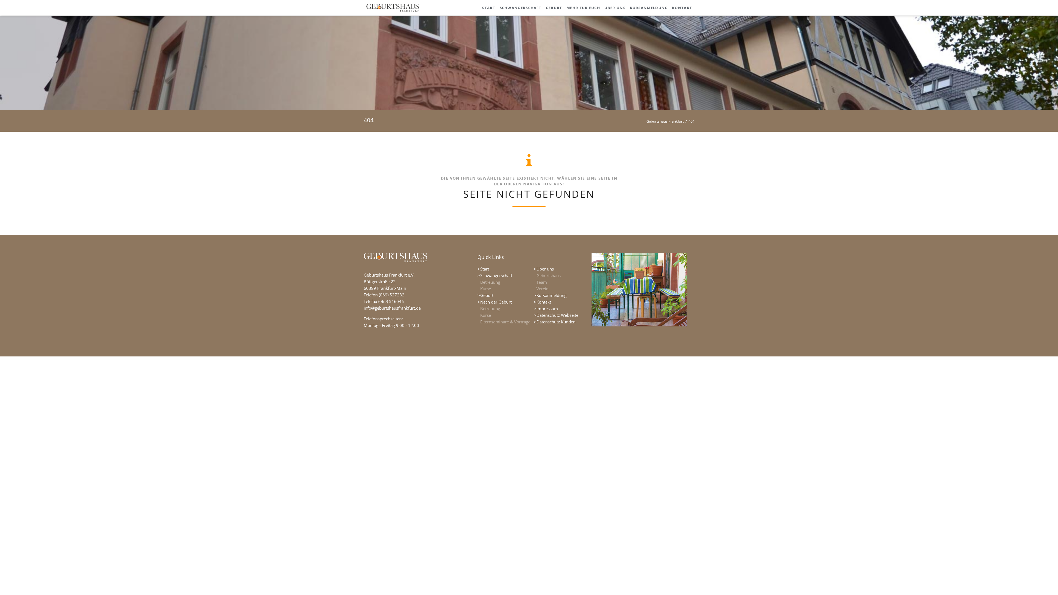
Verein (542, 288)
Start (484, 269)
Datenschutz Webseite (557, 315)
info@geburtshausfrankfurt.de (392, 308)
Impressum (547, 308)
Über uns (545, 269)
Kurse (485, 288)
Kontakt (543, 302)
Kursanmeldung (551, 295)
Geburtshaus (548, 275)
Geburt (486, 295)
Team (541, 282)
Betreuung (490, 282)
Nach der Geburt (496, 302)
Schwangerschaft (496, 275)
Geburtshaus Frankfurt (665, 121)
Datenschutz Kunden (556, 321)
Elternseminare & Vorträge (505, 321)
